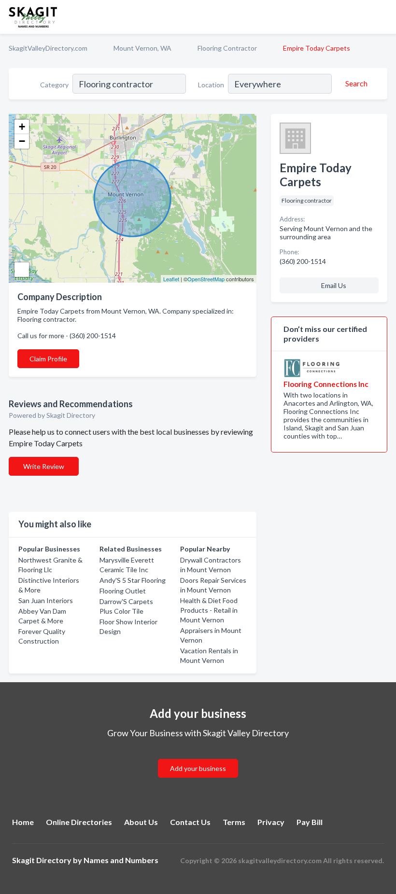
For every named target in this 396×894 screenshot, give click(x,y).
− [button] (22, 141)
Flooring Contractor (227, 48)
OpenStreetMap (206, 279)
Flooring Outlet (122, 591)
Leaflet (171, 279)
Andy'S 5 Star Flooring (132, 580)
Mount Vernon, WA (142, 48)
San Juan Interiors (45, 600)
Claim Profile (48, 359)
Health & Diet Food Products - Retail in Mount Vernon (209, 610)
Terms (234, 821)
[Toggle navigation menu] (383, 17)
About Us (141, 821)
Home (23, 821)
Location (211, 85)
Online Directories (79, 821)
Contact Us (190, 821)
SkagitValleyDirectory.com (48, 48)
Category (54, 85)
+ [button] (22, 127)
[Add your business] (198, 756)
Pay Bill (310, 821)
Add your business (198, 768)
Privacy (270, 821)
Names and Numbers (121, 860)
